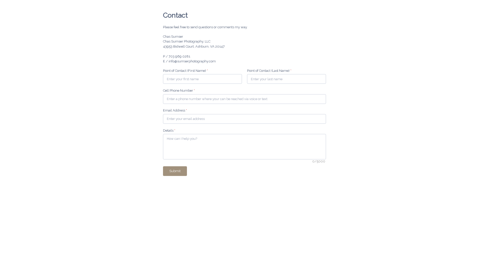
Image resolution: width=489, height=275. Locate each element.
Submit (175, 171)
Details (169, 130)
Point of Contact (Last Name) (269, 71)
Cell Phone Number (179, 90)
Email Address (175, 110)
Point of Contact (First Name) (185, 71)
